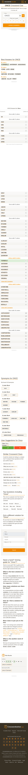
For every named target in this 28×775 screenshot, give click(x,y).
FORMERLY (5, 418)
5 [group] (8, 661)
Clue (5, 13)
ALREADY (5, 411)
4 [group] (6, 661)
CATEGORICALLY (13, 630)
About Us (11, 762)
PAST (14, 395)
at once (7, 485)
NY (8, 445)
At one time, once (9, 469)
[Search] (22, 2)
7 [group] (12, 661)
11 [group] (21, 661)
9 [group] (16, 661)
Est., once (6, 506)
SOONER (5, 405)
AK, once (6, 503)
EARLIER (14, 411)
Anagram (14, 730)
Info (16, 762)
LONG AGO (14, 418)
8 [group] (14, 661)
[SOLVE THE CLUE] (23, 15)
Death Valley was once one (11, 480)
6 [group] (10, 661)
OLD (5, 388)
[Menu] (25, 2)
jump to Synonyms (6, 670)
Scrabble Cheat (7, 730)
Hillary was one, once (10, 466)
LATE (5, 395)
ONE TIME (22, 418)
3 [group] (4, 661)
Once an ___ (17, 503)
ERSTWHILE (5, 428)
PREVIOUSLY (20, 435)
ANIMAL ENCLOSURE (17, 632)
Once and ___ (7, 509)
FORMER (22, 401)
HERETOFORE (7, 435)
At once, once (9, 472)
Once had (19, 509)
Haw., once (12, 506)
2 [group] (2, 661)
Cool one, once (9, 463)
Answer (6, 537)
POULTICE (6, 634)
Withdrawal (20, 762)
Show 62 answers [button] (14, 25)
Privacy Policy (7, 760)
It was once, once (9, 474)
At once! (16, 485)
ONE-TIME (5, 422)
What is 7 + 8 (7, 542)
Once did (13, 509)
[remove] (20, 15)
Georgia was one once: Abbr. (12, 482)
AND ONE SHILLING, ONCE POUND (14, 477)
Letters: (4, 62)
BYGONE (14, 401)
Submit (14, 550)
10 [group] (18, 661)
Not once (19, 506)
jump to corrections (6, 664)
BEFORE (5, 401)
